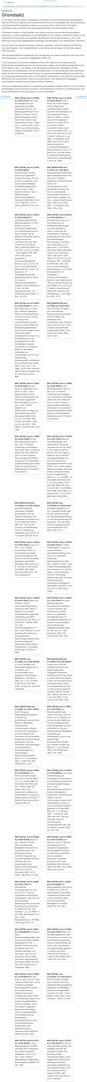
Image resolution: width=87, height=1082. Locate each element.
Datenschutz (53, 0)
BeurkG (9, 11)
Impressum (47, 0)
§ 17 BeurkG (9, 2)
